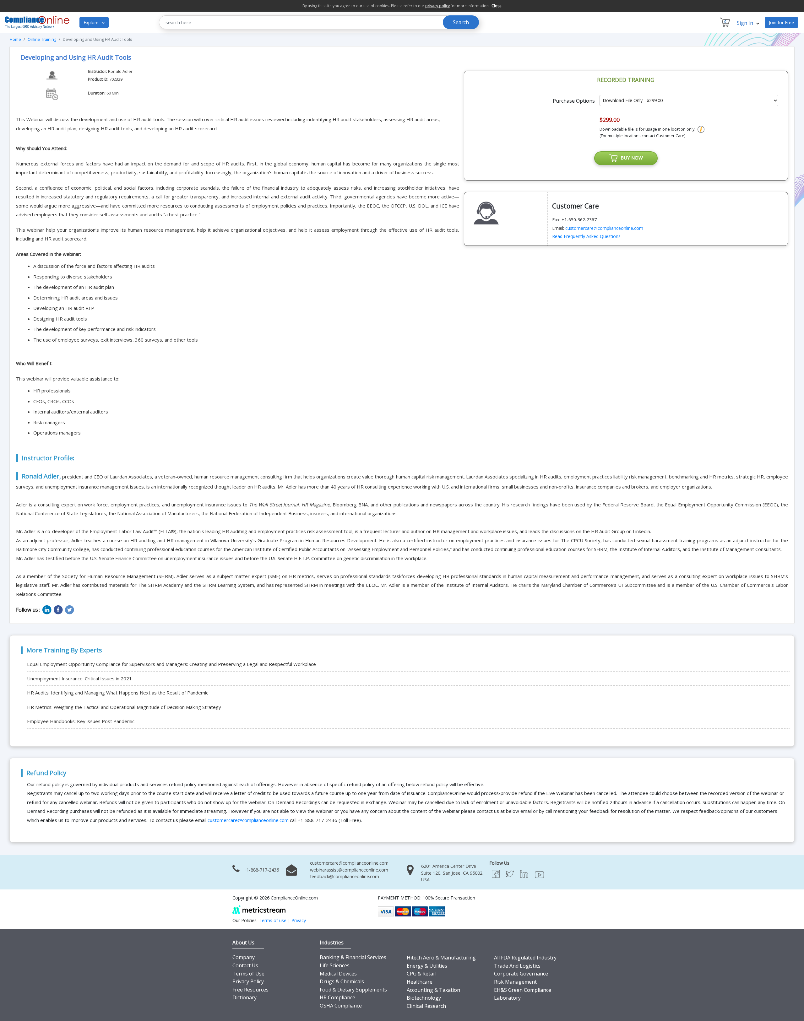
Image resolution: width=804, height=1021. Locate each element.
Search (461, 22)
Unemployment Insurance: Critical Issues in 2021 (79, 678)
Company (243, 957)
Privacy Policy (248, 981)
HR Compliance (337, 997)
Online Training (42, 39)
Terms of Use (248, 973)
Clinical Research (426, 1005)
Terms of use (272, 920)
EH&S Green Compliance (522, 989)
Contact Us (245, 965)
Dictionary (244, 997)
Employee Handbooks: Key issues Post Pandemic (80, 721)
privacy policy (437, 5)
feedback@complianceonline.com (344, 876)
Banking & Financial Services (353, 957)
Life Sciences (335, 965)
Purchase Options (574, 100)
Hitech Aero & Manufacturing (441, 957)
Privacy (298, 920)
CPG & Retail (421, 973)
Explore (92, 22)
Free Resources (250, 989)
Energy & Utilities (427, 965)
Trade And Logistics (517, 965)
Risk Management (515, 981)
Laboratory (507, 997)
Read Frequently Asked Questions (586, 236)
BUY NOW (630, 157)
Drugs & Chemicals (342, 981)
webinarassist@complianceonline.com (349, 870)
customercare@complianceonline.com (604, 228)
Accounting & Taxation (433, 989)
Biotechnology (424, 997)
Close (497, 5)
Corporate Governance (521, 973)
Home (15, 39)
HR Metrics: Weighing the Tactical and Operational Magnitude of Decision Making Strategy (124, 707)
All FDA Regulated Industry (525, 957)
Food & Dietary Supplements (353, 989)
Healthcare (419, 981)
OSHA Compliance (341, 1005)
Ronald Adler (120, 71)
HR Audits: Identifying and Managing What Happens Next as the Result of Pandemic (117, 692)
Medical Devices (338, 973)
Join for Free (781, 22)
